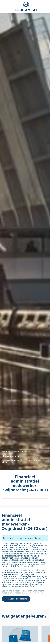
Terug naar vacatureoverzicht (16, 452)
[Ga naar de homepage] (28, 6)
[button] (11, 456)
